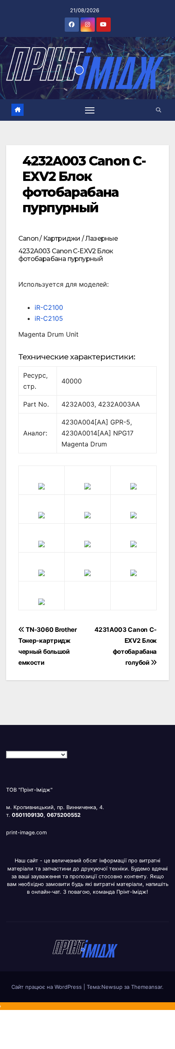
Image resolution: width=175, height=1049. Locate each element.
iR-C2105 (49, 318)
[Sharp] (87, 572)
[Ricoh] (133, 572)
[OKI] (133, 514)
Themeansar (146, 987)
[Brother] (41, 485)
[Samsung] (87, 543)
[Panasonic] (41, 543)
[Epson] (133, 485)
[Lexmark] (87, 514)
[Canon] (87, 485)
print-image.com (26, 832)
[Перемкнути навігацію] (90, 110)
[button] (158, 110)
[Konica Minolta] (41, 601)
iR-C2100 (49, 307)
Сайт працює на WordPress (47, 987)
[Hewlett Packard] (41, 514)
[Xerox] (133, 543)
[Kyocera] (41, 572)
